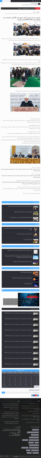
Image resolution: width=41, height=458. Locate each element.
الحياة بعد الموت (31, 442)
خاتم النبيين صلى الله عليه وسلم (34, 437)
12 (20, 379)
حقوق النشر (16, 456)
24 (31, 384)
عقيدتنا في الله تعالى (35, 430)
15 (4, 379)
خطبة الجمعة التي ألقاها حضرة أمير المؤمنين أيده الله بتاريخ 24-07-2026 (18, 346)
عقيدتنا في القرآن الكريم (34, 435)
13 (15, 379)
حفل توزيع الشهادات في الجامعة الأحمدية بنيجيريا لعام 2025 (21, 217)
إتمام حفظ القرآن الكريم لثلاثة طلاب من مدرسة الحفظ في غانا (21, 211)
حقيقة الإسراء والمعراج (35, 450)
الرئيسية (38, 12)
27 (15, 384)
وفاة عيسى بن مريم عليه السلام (33, 440)
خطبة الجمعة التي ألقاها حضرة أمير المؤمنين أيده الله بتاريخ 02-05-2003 (18, 313)
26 (20, 384)
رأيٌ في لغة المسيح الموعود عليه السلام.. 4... (24, 239)
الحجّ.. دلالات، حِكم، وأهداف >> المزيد (26, 8)
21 (9, 381)
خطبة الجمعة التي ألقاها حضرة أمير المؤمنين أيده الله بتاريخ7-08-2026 (18, 335)
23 (36, 384)
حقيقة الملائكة (29, 453)
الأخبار (34, 12)
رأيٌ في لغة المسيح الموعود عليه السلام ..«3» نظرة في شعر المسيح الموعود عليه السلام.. (31, 408)
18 (25, 381)
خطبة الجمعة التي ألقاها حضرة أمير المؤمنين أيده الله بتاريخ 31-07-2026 (18, 341)
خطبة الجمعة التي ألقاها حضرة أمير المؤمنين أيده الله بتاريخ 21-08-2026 (18, 324)
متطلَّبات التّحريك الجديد (36, 413)
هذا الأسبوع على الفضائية (33, 290)
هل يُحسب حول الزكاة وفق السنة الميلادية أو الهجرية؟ (22, 255)
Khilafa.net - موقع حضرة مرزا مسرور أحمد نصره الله (12, 429)
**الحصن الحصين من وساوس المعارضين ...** (33, 411)
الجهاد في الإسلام (25, 440)
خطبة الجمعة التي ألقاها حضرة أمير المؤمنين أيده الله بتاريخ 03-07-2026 (18, 363)
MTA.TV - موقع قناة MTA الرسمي (15, 433)
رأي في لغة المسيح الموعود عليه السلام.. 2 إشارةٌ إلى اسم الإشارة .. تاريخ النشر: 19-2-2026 (30, 416)
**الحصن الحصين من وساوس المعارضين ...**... (23, 228)
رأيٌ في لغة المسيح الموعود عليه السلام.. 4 (33, 403)
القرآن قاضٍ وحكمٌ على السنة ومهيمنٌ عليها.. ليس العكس (22, 283)
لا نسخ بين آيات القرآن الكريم (34, 445)
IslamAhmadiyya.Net (36, 21)
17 (31, 381)
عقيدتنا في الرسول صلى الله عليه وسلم (32, 432)
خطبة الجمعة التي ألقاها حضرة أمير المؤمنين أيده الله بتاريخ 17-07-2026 (18, 352)
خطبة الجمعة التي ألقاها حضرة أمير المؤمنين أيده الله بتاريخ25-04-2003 (18, 318)
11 (25, 379)
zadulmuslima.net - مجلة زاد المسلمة (14, 435)
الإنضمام (3, 392)
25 (25, 384)
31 (31, 386)
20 (15, 381)
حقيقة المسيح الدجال (28, 277)
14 (9, 379)
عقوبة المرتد (36, 442)
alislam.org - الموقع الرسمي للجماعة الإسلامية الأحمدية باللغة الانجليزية (11, 431)
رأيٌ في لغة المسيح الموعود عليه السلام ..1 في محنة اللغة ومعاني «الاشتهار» (31, 419)
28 (9, 384)
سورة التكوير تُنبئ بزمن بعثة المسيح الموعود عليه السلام (22, 272)
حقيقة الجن (28, 450)
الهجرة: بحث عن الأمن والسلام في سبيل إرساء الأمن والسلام (30, 406)
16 (36, 381)
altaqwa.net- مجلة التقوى (16, 434)
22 (4, 381)
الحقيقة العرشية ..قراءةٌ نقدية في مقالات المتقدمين (32, 422)
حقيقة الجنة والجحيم (35, 453)
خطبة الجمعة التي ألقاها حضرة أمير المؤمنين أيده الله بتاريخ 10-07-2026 (18, 358)
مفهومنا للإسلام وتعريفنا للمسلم (34, 447)
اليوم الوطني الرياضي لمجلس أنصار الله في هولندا (23, 206)
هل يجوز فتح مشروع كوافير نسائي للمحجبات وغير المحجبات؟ (21, 261)
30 (36, 386)
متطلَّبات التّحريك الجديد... (27, 233)
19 (20, 381)
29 (4, 384)
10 (31, 379)
